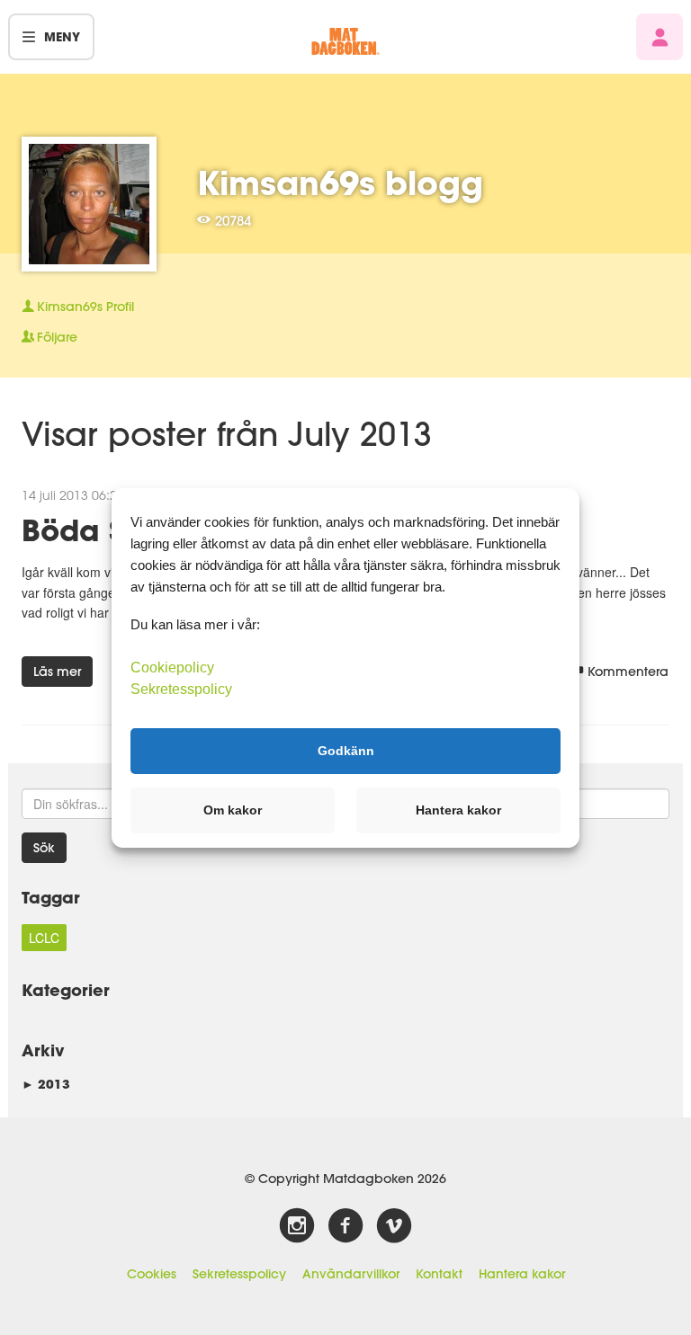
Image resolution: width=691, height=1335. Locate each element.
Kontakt (439, 1274)
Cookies (151, 1274)
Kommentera (628, 671)
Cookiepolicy (172, 666)
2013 (46, 1083)
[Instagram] (297, 1226)
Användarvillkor (350, 1274)
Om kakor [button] (232, 810)
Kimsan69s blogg (340, 182)
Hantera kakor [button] (458, 810)
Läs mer (57, 671)
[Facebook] (345, 1226)
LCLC (44, 938)
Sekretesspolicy (239, 1274)
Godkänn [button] (346, 750)
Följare (57, 337)
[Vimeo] (394, 1226)
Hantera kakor (522, 1274)
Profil (85, 306)
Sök (44, 848)
